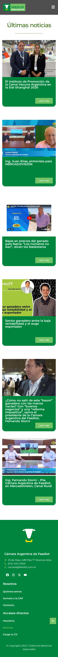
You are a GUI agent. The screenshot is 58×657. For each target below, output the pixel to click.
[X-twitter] (19, 575)
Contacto (8, 605)
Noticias (8, 627)
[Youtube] (25, 575)
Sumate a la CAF (13, 598)
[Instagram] (13, 575)
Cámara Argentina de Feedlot (27, 554)
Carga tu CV (10, 634)
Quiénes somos (12, 591)
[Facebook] (7, 575)
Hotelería (8, 620)
